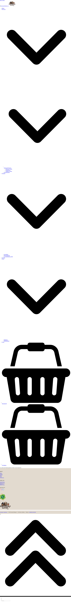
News (1, 475)
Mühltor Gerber (2, 484)
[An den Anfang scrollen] (35, 596)
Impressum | (2, 512)
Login (1, 476)
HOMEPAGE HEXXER (32, 512)
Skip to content (2, 0)
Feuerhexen (2, 483)
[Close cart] (0, 514)
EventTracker (2, 477)
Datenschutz (5, 512)
